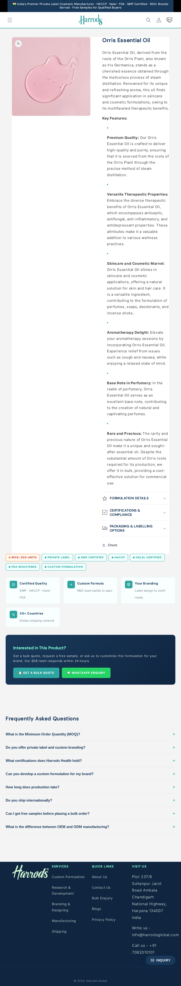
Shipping (59, 931)
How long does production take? (90, 787)
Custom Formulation (68, 877)
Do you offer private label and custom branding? (90, 747)
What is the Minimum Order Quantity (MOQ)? (90, 734)
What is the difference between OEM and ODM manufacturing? (90, 826)
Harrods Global (96, 980)
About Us (99, 877)
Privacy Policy (103, 920)
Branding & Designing (61, 907)
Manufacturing (64, 921)
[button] (10, 20)
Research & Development (63, 890)
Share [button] (112, 545)
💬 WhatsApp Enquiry (86, 672)
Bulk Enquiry (102, 898)
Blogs (96, 909)
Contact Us (101, 887)
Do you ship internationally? (90, 800)
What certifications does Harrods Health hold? (90, 760)
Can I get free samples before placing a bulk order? (90, 813)
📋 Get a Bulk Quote (36, 672)
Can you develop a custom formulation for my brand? (90, 773)
